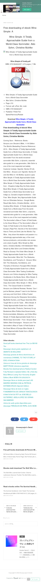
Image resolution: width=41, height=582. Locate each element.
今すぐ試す (27, 9)
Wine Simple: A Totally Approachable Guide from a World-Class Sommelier (20, 122)
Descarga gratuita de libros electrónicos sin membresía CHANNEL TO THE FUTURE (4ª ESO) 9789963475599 (19, 357)
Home (4, 15)
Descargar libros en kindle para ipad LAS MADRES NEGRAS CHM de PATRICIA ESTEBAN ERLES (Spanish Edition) (18, 383)
